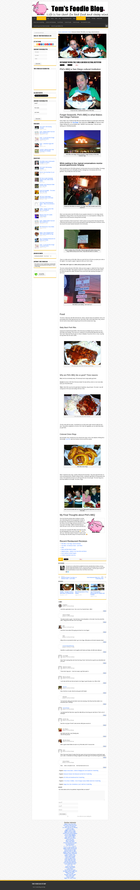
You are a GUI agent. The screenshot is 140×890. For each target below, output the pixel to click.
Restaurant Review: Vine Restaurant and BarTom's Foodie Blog (78, 774)
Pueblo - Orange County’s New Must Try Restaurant (66, 592)
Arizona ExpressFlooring (68, 645)
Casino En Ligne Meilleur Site (57, 26)
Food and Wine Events (67, 18)
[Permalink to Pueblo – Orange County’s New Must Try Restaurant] (67, 587)
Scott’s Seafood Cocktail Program (68, 553)
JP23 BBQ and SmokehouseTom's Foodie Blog (74, 777)
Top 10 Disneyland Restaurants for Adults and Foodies (97, 593)
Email (60, 806)
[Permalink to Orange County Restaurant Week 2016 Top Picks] (37, 186)
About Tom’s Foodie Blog (39, 22)
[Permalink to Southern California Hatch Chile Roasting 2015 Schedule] (37, 151)
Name (60, 802)
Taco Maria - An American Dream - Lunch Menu (71, 545)
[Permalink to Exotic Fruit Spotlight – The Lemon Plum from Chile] (37, 192)
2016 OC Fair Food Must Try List (47, 172)
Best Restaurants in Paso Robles (47, 226)
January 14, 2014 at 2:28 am (68, 709)
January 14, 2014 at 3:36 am (68, 720)
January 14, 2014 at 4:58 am (68, 730)
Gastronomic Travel (81, 18)
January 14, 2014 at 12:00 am (68, 656)
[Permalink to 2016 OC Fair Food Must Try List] (37, 174)
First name (36, 107)
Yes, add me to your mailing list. (84, 816)
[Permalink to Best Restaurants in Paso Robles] (82, 587)
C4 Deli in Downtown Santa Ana (68, 555)
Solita (62, 547)
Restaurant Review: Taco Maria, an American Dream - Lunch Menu (69, 577)
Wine (56, 18)
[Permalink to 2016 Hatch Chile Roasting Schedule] (37, 127)
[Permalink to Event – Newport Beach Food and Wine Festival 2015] (37, 133)
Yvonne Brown (66, 707)
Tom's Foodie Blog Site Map (39, 887)
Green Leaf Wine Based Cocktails (68, 549)
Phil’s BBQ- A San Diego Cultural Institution (71, 543)
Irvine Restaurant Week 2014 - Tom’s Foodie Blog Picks (95, 577)
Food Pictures (60, 22)
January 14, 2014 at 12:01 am (68, 668)
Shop (48, 18)
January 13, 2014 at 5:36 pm (68, 616)
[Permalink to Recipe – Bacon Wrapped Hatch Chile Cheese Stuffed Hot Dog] (37, 234)
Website (60, 809)
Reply (105, 622)
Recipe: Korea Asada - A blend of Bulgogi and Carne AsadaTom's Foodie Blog (81, 770)
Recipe (52, 18)
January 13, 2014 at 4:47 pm (68, 606)
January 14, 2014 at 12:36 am (68, 697)
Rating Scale (99, 18)
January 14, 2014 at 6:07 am (68, 741)
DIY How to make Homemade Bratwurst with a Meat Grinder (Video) (46, 179)
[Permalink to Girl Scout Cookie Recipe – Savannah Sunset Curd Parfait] (37, 198)
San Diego (75, 122)
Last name (36, 112)
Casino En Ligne (68, 22)
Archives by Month (38, 256)
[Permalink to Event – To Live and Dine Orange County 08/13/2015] (37, 139)
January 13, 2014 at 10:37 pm (68, 637)
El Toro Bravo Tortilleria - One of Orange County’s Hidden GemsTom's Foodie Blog (82, 780)
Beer (60, 18)
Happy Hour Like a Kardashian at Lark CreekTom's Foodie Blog (78, 784)
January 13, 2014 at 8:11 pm (68, 627)
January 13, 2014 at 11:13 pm (68, 647)
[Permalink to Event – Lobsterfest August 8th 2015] (37, 145)
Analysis (88, 18)
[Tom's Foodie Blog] (70, 9)
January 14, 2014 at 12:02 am (68, 678)
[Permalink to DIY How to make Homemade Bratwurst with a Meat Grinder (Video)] (37, 180)
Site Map (93, 18)
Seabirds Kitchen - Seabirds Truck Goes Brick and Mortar (74, 551)
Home (35, 19)
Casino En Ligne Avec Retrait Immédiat (41, 26)
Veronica (64, 686)
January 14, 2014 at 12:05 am (68, 688)
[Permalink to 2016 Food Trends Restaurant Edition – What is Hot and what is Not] (37, 204)
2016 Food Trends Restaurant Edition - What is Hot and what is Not (47, 204)
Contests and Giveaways (51, 22)
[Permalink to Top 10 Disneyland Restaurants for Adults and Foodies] (97, 587)
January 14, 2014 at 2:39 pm (68, 762)
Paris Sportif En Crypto (85, 22)
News (74, 18)
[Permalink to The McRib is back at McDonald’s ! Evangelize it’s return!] (37, 163)
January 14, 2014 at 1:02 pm (68, 751)
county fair (67, 439)
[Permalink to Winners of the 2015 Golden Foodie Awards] (37, 216)
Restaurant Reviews (41, 18)
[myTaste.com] (40, 276)
